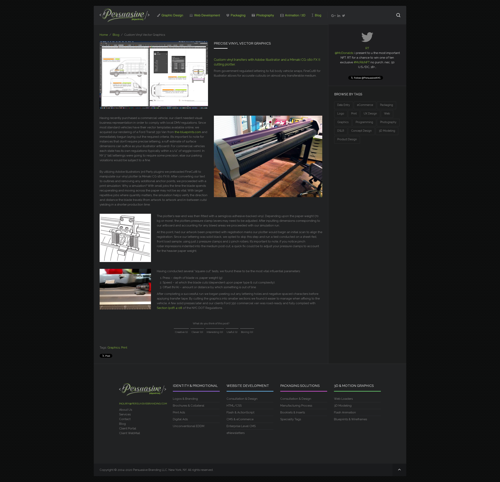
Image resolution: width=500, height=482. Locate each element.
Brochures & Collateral (188, 405)
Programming (364, 122)
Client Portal (128, 428)
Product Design (347, 139)
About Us (125, 409)
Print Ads (179, 412)
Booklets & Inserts (292, 412)
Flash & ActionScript (240, 412)
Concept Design (361, 130)
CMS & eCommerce (240, 419)
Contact (124, 419)
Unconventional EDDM (188, 426)
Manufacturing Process (296, 405)
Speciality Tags (290, 419)
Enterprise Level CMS (241, 426)
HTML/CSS (234, 405)
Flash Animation (345, 412)
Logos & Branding (185, 399)
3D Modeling (387, 130)
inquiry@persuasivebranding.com (143, 403)
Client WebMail (129, 433)
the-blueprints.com (188, 132)
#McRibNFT (362, 62)
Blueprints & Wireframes (350, 419)
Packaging (238, 15)
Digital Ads (180, 419)
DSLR (340, 130)
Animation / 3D (294, 15)
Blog (317, 15)
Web (387, 113)
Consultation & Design (242, 399)
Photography (264, 15)
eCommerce (365, 104)
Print (124, 347)
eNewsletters (236, 433)
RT (367, 48)
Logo (340, 113)
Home (104, 35)
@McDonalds (344, 53)
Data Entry (343, 104)
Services (125, 414)
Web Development (206, 15)
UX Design (370, 113)
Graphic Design (172, 15)
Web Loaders (343, 399)
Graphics (113, 347)
